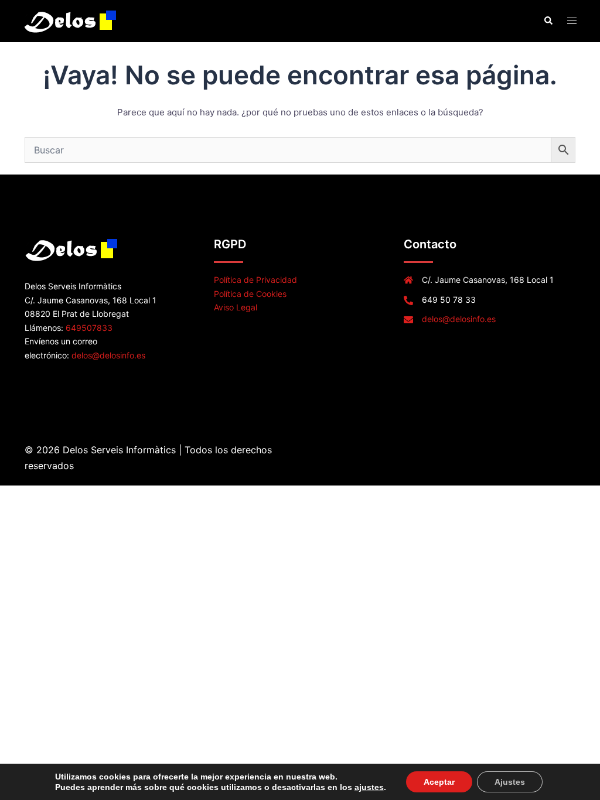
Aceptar (439, 782)
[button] (548, 21)
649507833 (89, 328)
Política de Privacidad (255, 280)
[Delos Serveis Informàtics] (71, 20)
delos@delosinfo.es (108, 355)
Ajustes (510, 782)
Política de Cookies (250, 294)
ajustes (369, 787)
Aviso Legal (235, 307)
